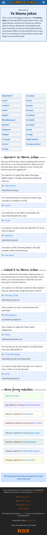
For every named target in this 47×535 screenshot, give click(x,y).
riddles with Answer (31, 451)
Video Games (10, 186)
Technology (15, 354)
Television (9, 235)
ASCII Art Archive (12, 396)
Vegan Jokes (34, 433)
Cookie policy (24, 497)
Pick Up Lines (29, 460)
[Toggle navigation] (3, 2)
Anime (7, 334)
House (7, 205)
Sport (11, 255)
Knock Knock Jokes (32, 405)
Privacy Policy (25, 501)
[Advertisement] (23, 67)
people (22, 513)
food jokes (28, 414)
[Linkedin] (27, 531)
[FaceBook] (19, 531)
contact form (38, 492)
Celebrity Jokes (30, 442)
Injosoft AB (30, 520)
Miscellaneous (11, 315)
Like (6, 255)
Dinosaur (8, 295)
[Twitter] (23, 531)
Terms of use (24, 505)
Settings (24, 509)
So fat (7, 220)
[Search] (43, 2)
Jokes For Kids (35, 423)
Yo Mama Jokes (23, 2)
